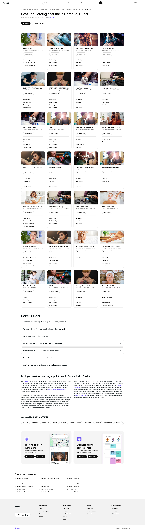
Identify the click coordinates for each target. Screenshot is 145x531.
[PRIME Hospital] (33, 51)
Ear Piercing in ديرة (44, 486)
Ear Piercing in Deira (44, 483)
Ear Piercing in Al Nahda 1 (73, 486)
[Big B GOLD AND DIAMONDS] (112, 170)
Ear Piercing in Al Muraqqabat (22, 491)
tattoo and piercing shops (56, 389)
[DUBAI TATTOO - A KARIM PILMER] (33, 170)
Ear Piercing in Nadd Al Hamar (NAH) (24, 486)
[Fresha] (6, 3)
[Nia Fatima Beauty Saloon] (33, 289)
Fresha (27, 381)
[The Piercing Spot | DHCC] (59, 51)
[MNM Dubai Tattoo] (59, 170)
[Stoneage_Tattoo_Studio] (86, 289)
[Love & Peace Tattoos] (33, 130)
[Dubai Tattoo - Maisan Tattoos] (86, 170)
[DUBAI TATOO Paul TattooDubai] (33, 91)
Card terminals (67, 513)
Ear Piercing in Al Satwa (21, 481)
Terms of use (90, 513)
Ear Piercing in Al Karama (21, 478)
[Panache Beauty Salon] (112, 289)
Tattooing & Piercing (32, 9)
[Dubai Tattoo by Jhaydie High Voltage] (86, 130)
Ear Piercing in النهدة (20, 489)
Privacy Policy (90, 508)
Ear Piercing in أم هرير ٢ (73, 478)
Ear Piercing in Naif (71, 489)
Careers (41, 508)
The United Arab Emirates (56, 9)
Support (65, 516)
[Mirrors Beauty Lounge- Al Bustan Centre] (33, 209)
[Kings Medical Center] (33, 249)
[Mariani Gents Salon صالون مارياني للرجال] (112, 130)
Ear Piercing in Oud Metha (73, 483)
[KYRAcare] (59, 289)
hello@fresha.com (81, 395)
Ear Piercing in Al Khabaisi (73, 491)
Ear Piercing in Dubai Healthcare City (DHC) (50, 478)
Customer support (44, 511)
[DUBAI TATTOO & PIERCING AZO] (59, 91)
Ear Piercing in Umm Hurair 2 (74, 481)
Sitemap (41, 516)
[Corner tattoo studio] (112, 51)
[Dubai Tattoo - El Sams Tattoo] (86, 51)
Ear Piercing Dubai (71, 9)
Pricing (65, 511)
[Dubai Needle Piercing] (59, 209)
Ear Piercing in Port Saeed (21, 483)
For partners (66, 508)
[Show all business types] (122, 422)
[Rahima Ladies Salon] (112, 209)
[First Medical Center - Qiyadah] (86, 249)
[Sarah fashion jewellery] (112, 91)
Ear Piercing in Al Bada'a (45, 481)
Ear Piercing (43, 9)
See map (52, 17)
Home (23, 9)
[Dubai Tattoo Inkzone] (86, 91)
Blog (40, 513)
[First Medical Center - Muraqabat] (112, 249)
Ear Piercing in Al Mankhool (46, 491)
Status (64, 519)
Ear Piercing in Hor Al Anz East (46, 489)
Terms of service (91, 511)
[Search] (101, 3)
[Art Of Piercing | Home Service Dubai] (59, 249)
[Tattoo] (59, 130)
